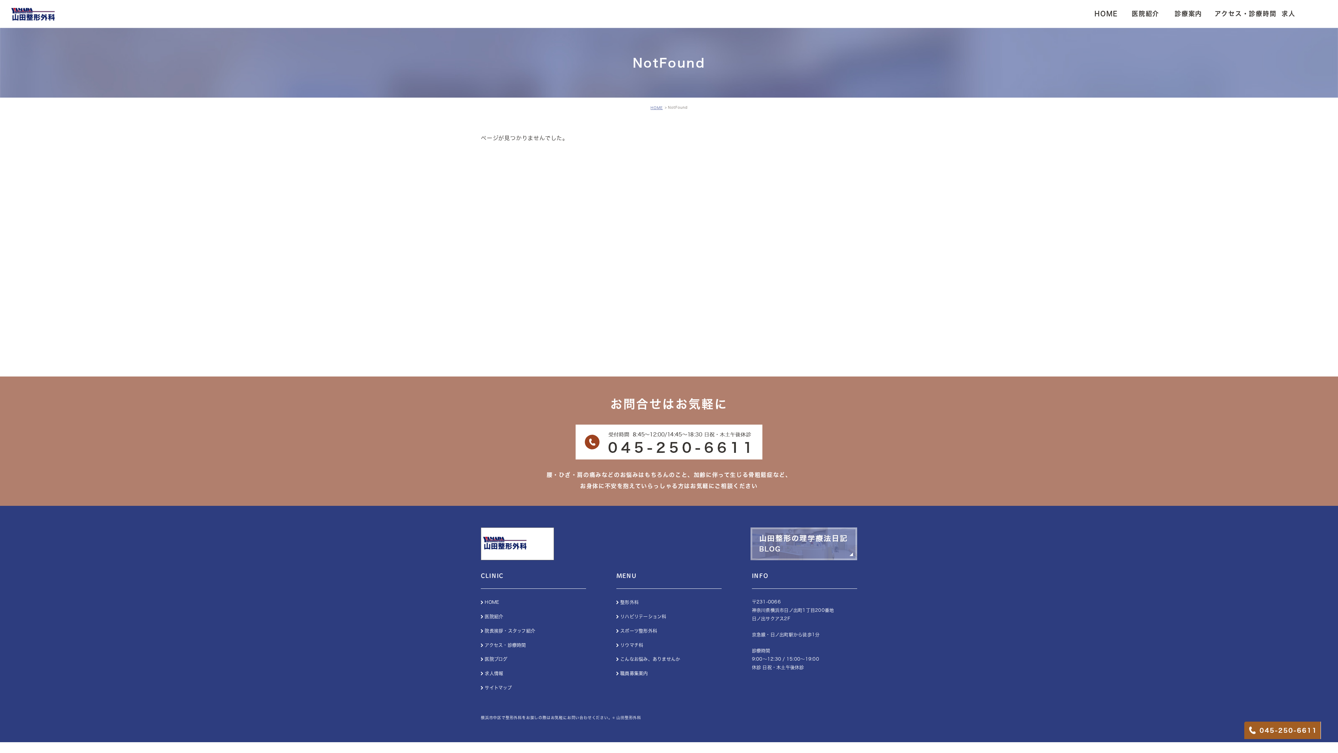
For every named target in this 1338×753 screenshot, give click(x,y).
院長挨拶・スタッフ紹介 (510, 631)
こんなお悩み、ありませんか (650, 659)
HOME (657, 107)
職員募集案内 (634, 673)
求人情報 (494, 673)
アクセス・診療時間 (505, 645)
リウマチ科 (631, 645)
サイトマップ (498, 687)
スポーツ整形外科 (638, 631)
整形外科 (629, 602)
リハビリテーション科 (643, 616)
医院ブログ (496, 659)
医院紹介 (494, 616)
